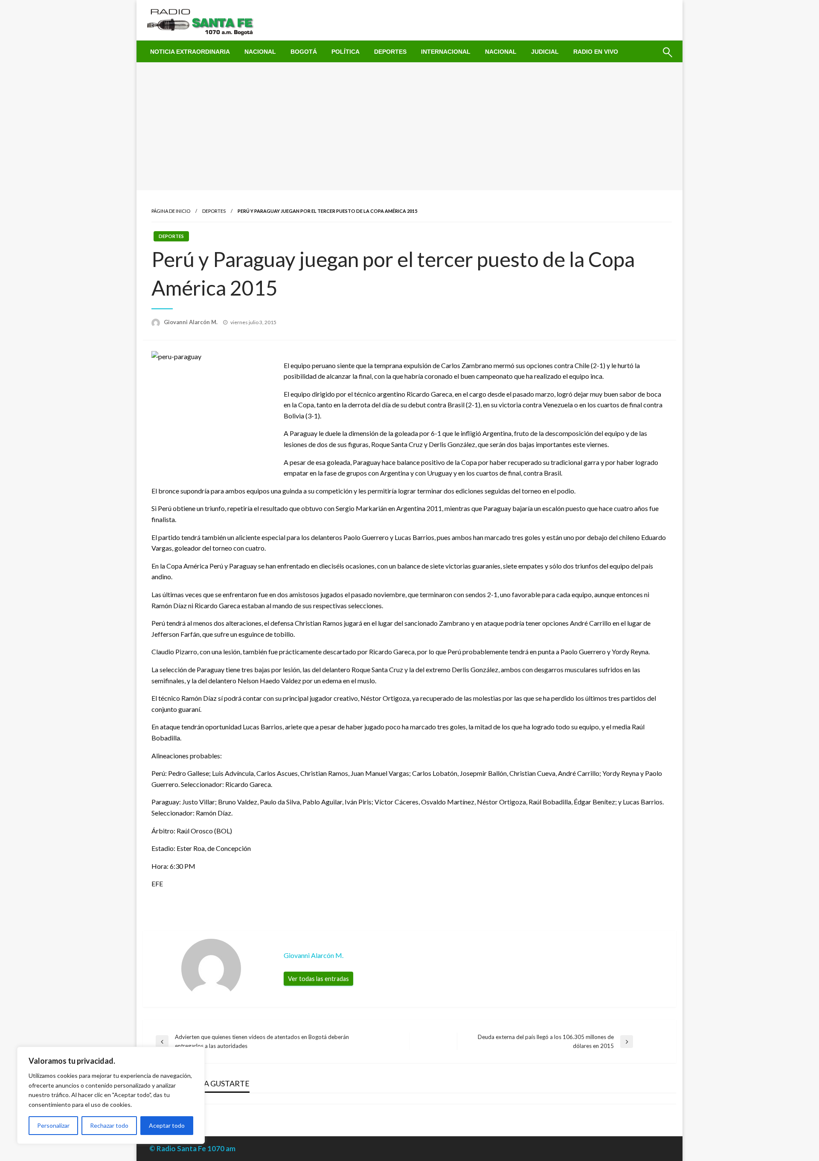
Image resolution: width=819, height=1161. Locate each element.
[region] (111, 1095)
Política (345, 51)
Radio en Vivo (595, 51)
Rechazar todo (109, 1125)
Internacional (445, 51)
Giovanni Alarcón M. (191, 322)
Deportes (390, 51)
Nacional (260, 51)
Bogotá (303, 51)
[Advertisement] (409, 126)
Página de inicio (170, 211)
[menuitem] (190, 51)
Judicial (545, 51)
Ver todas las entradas (318, 978)
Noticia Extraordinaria (190, 51)
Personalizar (53, 1125)
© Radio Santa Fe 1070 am (192, 1148)
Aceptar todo (167, 1125)
